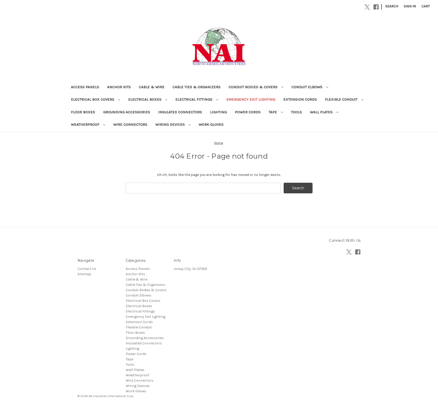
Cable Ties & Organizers (197, 87)
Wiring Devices (170, 124)
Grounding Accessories (126, 112)
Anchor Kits (119, 87)
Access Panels (85, 87)
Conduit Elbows (307, 87)
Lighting (218, 112)
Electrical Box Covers (93, 99)
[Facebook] (376, 7)
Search (391, 6)
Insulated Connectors (180, 112)
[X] (367, 7)
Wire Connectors (130, 124)
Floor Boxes (83, 112)
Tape (273, 112)
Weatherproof (85, 124)
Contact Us (87, 269)
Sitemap (84, 274)
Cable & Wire (152, 87)
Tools (296, 112)
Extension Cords (300, 99)
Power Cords (248, 112)
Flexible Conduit (342, 99)
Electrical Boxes (145, 99)
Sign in (410, 6)
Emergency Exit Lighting (250, 99)
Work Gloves (211, 124)
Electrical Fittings (194, 99)
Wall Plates (322, 112)
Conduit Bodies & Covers (254, 87)
